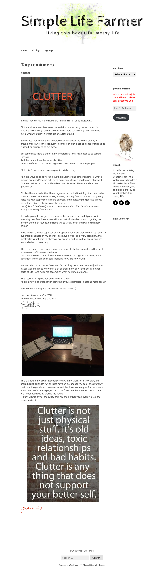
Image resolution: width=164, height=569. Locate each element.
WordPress (73, 565)
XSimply (92, 565)
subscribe (121, 117)
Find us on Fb (121, 218)
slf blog (35, 50)
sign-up (48, 50)
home (23, 50)
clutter (25, 73)
